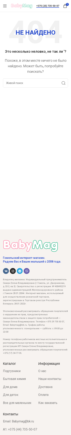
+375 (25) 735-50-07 (47, 6)
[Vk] (6, 271)
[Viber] (27, 271)
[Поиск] (63, 83)
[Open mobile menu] (5, 6)
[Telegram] (20, 271)
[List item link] (17, 371)
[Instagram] (13, 271)
